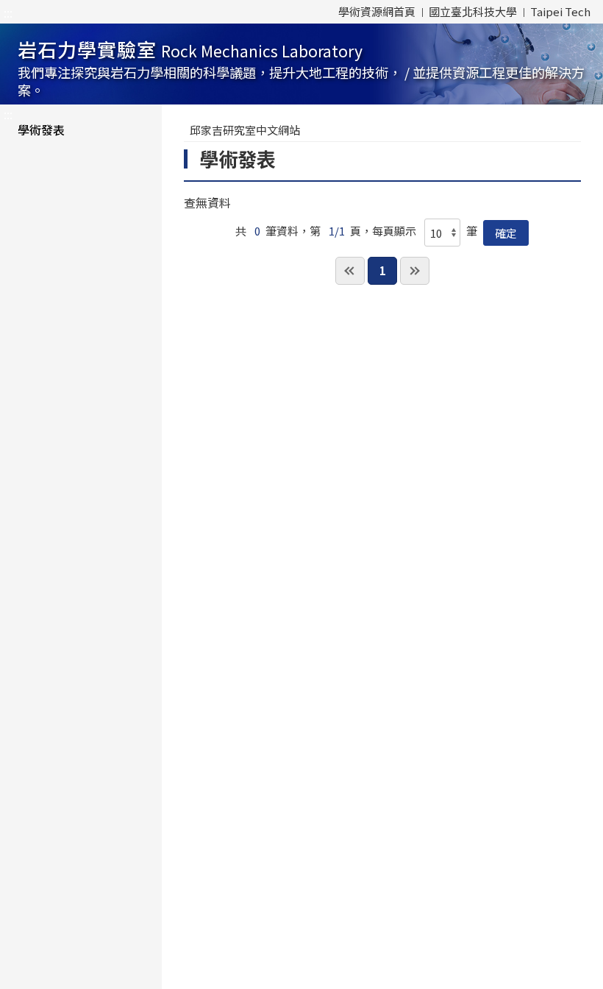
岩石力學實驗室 (301, 67)
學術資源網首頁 (376, 11)
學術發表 (41, 129)
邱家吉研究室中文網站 (245, 130)
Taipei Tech (560, 11)
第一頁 (350, 271)
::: (8, 12)
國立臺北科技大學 (473, 11)
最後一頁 (414, 271)
